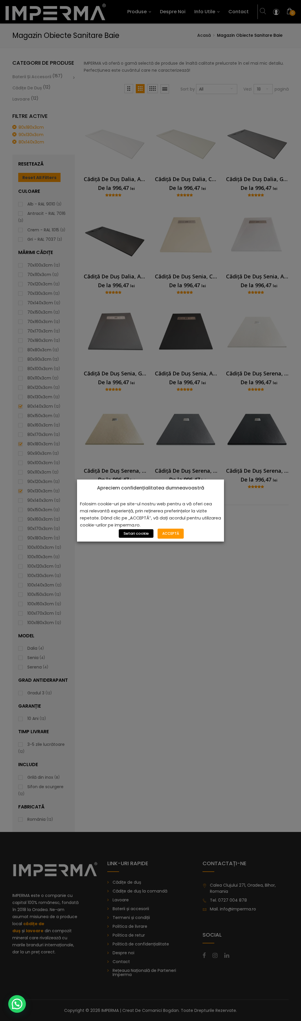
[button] (17, 1004)
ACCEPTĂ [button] (170, 533)
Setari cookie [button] (136, 533)
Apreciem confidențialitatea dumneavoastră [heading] (150, 488)
